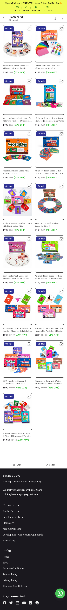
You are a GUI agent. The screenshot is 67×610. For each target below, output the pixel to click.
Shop (5, 562)
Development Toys (13, 517)
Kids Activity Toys (12, 528)
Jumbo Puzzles (11, 511)
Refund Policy (10, 574)
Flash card (8, 523)
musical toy (9, 540)
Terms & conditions (13, 568)
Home (6, 556)
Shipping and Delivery (15, 586)
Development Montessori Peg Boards (23, 534)
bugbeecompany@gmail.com (23, 494)
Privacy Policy (10, 580)
